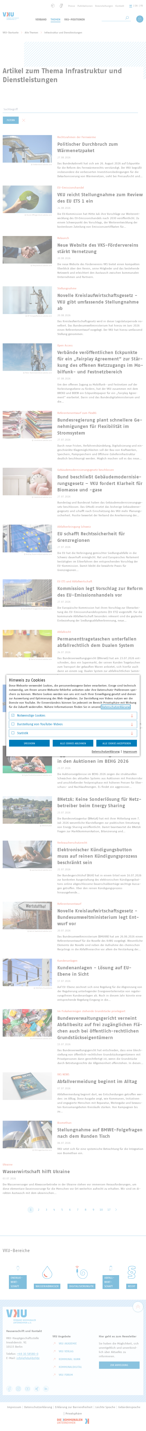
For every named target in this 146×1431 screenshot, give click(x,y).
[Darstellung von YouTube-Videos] (13, 725)
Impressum (130, 751)
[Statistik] (13, 733)
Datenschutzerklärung (116, 706)
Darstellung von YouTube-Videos (40, 724)
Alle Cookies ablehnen (73, 743)
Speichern (29, 743)
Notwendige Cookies (31, 715)
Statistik (22, 733)
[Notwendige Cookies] (13, 716)
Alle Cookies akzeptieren (117, 743)
